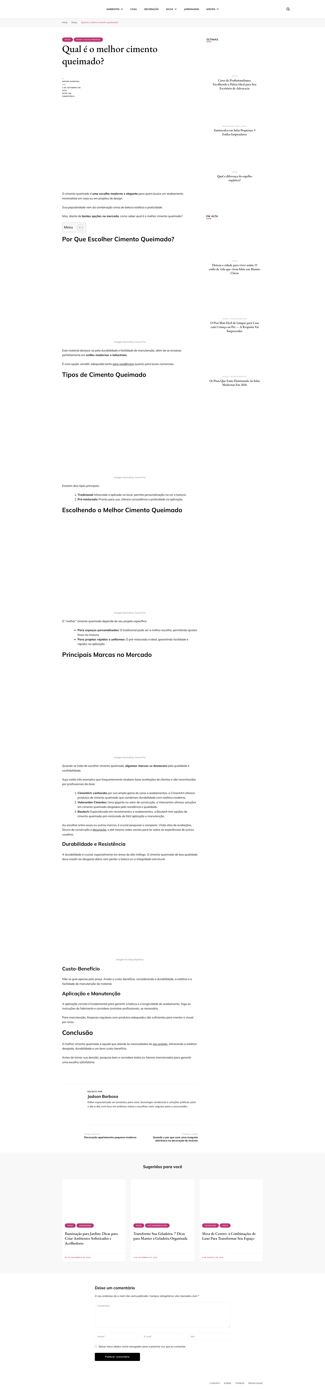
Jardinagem (191, 9)
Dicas (169, 9)
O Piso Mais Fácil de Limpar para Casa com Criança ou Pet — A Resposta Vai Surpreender (234, 327)
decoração (99, 829)
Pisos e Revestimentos (88, 40)
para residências (123, 364)
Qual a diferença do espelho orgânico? (234, 178)
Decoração (151, 9)
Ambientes (113, 9)
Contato (215, 1383)
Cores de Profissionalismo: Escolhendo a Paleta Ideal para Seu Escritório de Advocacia (234, 84)
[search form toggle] (288, 9)
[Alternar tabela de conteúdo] (78, 227)
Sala (244, 126)
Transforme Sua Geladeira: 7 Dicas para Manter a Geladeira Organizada (160, 1236)
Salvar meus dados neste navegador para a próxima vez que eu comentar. (142, 1346)
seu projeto (160, 1044)
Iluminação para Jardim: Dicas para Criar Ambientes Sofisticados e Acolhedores (91, 1238)
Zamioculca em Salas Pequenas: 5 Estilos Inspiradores (234, 132)
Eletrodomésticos (157, 1225)
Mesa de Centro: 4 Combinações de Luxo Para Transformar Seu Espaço (229, 1236)
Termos (239, 1383)
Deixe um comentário (73, 95)
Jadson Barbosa (70, 81)
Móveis (210, 9)
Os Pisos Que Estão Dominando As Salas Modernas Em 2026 (234, 383)
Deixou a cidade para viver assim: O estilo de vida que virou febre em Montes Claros (234, 269)
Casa (133, 9)
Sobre (227, 1383)
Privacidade (255, 1383)
